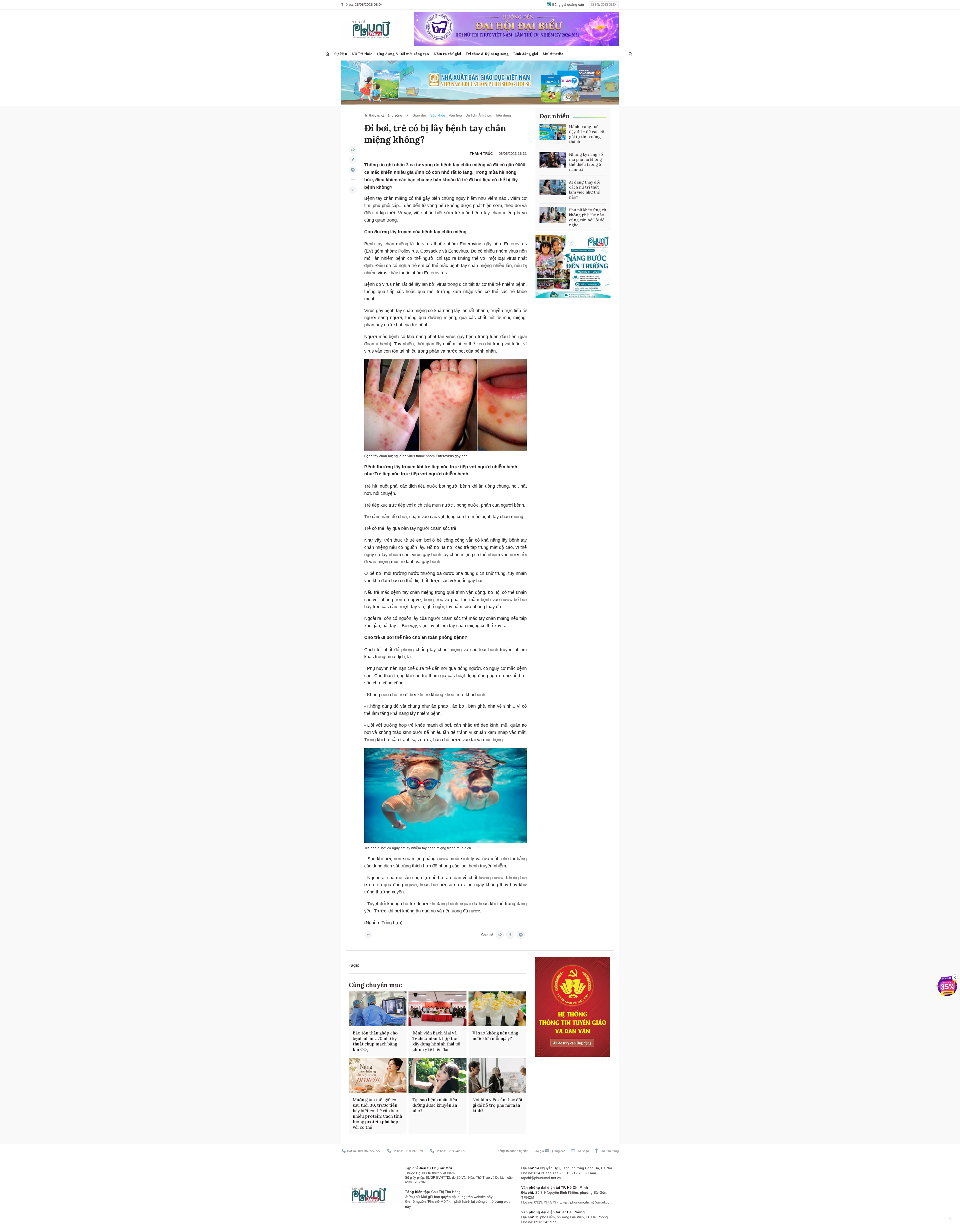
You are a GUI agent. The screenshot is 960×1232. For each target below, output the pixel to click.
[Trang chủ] (327, 54)
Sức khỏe (437, 115)
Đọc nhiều (554, 116)
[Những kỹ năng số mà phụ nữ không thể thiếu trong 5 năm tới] (553, 160)
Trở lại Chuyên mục (368, 935)
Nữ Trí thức (362, 54)
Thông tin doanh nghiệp (512, 1151)
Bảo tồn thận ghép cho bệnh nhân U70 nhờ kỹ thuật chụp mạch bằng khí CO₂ (375, 1041)
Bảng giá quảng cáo (567, 5)
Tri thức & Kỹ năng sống (487, 54)
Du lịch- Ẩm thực (479, 115)
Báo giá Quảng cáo (550, 1151)
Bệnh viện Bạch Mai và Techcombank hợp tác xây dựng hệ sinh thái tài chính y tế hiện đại (436, 1041)
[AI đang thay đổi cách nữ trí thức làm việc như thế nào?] (553, 188)
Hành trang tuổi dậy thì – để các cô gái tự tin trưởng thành (586, 134)
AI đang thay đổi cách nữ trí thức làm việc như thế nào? (584, 190)
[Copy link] (353, 150)
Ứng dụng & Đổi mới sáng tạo (403, 54)
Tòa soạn (582, 1151)
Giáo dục (419, 115)
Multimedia (553, 54)
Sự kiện (340, 54)
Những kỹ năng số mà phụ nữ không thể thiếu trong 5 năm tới (586, 162)
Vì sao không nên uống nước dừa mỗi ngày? (495, 1035)
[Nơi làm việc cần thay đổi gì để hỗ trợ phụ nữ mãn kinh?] (497, 1075)
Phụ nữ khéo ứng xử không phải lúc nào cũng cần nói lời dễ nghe (587, 217)
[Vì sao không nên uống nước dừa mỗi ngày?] (497, 1008)
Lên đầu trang (609, 1151)
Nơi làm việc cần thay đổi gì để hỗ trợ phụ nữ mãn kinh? (497, 1105)
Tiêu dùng (503, 115)
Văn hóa (455, 115)
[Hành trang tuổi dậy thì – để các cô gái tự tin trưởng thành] (553, 132)
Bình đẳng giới (525, 54)
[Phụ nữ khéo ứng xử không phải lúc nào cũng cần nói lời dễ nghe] (553, 215)
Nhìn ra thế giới (447, 54)
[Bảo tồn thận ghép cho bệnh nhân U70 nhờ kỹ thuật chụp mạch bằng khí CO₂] (377, 1008)
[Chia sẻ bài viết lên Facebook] (353, 160)
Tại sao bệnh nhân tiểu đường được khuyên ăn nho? (434, 1105)
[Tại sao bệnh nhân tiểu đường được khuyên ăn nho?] (437, 1075)
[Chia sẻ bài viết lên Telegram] (353, 170)
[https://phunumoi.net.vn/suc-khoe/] (353, 190)
